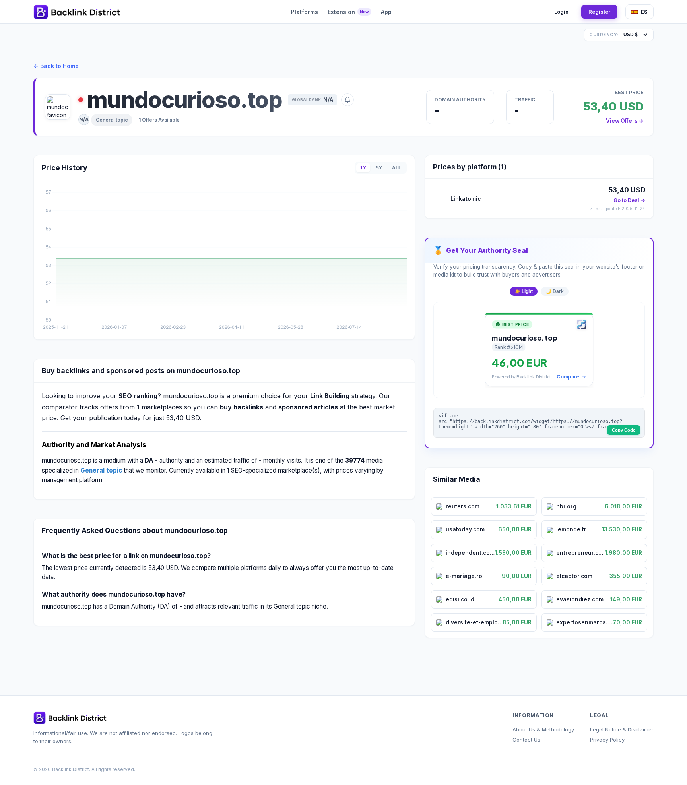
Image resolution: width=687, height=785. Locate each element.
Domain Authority (460, 100)
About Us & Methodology (543, 729)
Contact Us (526, 740)
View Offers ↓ (625, 121)
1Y (363, 168)
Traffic (524, 100)
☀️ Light (523, 291)
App (386, 11)
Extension (348, 11)
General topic (112, 120)
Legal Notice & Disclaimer (622, 729)
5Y (379, 168)
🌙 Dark (554, 291)
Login (561, 11)
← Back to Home (56, 65)
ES (644, 11)
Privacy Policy (607, 740)
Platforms (304, 11)
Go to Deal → (629, 200)
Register (599, 11)
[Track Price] (347, 99)
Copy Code (623, 430)
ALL (396, 168)
